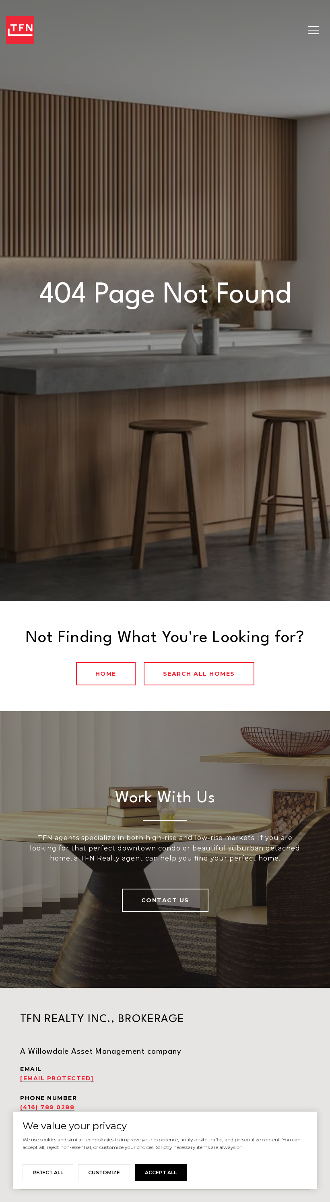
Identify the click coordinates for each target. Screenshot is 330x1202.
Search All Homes (199, 673)
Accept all (161, 1172)
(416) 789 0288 (47, 1107)
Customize (104, 1172)
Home (105, 673)
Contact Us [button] (165, 900)
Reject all (48, 1172)
